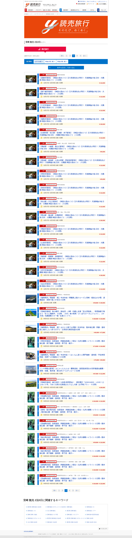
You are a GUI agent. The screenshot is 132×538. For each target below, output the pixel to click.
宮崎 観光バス (90, 507)
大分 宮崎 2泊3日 (32, 522)
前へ (62, 56)
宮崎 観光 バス (31, 510)
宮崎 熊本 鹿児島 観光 (92, 514)
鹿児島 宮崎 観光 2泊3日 (34, 507)
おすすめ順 (38, 61)
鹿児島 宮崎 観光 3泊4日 (54, 518)
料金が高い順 (61, 61)
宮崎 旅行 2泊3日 (52, 522)
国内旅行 (45, 49)
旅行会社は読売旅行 (28, 531)
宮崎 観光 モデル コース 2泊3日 (56, 507)
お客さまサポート (102, 1)
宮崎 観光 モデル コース (34, 518)
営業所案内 (82, 1)
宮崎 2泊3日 (89, 518)
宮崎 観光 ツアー (91, 510)
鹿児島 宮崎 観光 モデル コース (76, 518)
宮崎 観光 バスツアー (73, 514)
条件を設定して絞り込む (66, 68)
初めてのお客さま (91, 1)
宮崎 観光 (69, 507)
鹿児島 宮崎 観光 (71, 510)
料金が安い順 (49, 61)
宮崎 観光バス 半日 (52, 514)
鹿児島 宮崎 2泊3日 (72, 522)
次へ (84, 56)
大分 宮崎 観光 (51, 510)
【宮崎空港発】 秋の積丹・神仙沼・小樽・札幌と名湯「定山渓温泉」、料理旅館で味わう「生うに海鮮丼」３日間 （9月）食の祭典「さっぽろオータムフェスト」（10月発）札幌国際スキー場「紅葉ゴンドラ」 (72, 313)
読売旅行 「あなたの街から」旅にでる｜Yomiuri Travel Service (41, 5)
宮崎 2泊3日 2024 (91, 522)
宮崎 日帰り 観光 (32, 514)
